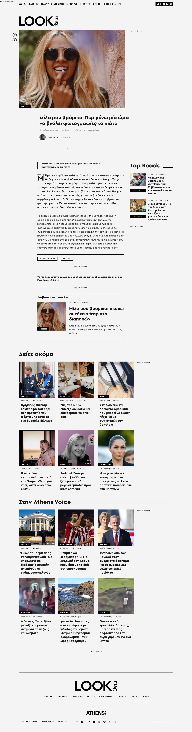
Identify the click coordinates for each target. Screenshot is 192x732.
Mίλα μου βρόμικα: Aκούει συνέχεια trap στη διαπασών (96, 314)
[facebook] (77, 722)
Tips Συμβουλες (47, 259)
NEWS (118, 4)
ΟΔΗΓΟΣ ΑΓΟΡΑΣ (29, 722)
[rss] (115, 722)
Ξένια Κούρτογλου (67, 469)
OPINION (97, 4)
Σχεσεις (24, 107)
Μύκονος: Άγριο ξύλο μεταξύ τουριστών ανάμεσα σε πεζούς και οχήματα (36, 627)
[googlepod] (110, 722)
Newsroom (152, 174)
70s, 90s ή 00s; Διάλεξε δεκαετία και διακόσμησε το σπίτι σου (75, 411)
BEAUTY (45, 4)
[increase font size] (15, 40)
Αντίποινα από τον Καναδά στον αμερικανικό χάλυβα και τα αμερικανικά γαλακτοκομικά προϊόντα (114, 563)
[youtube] (94, 722)
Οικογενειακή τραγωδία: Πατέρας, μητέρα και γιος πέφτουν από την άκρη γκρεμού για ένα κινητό (115, 631)
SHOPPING (85, 4)
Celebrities (27, 396)
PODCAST (62, 722)
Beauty (103, 396)
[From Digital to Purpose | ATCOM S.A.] (162, 722)
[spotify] (99, 722)
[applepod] (104, 722)
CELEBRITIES (58, 4)
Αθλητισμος (66, 544)
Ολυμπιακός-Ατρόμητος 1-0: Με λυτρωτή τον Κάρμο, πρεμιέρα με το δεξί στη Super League (75, 561)
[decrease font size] (15, 35)
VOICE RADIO (48, 722)
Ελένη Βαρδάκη (67, 400)
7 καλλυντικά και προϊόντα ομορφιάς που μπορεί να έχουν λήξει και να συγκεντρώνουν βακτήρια (115, 415)
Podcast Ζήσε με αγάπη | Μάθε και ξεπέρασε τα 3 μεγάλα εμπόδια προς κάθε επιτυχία (76, 481)
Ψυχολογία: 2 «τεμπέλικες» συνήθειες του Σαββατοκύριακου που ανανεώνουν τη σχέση (160, 185)
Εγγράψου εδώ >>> (48, 280)
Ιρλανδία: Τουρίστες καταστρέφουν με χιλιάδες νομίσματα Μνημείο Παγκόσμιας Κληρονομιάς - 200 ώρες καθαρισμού (75, 631)
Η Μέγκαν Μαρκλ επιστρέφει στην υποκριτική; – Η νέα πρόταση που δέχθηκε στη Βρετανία (116, 481)
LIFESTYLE (71, 4)
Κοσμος (25, 544)
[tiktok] (89, 722)
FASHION (34, 4)
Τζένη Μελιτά (53, 137)
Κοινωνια (25, 612)
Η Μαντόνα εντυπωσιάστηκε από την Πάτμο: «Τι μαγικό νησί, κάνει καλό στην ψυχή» (36, 481)
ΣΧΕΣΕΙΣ (108, 4)
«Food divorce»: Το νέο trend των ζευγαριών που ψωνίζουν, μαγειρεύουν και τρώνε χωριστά (159, 211)
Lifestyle (65, 396)
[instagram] (82, 722)
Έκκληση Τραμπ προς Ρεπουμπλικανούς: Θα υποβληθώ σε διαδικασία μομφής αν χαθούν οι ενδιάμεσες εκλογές (36, 563)
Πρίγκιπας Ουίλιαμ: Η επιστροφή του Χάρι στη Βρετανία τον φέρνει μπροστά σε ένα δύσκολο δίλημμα (36, 413)
